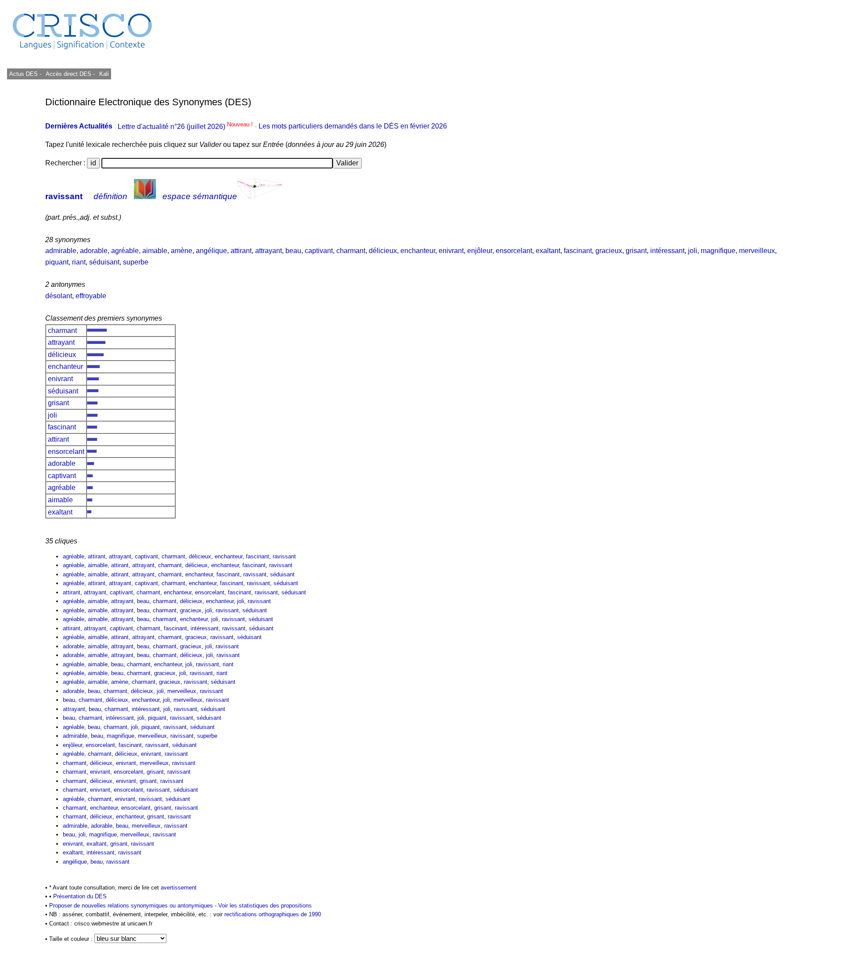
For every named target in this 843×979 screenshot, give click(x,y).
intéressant (667, 250)
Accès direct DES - (70, 74)
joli (692, 250)
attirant (241, 250)
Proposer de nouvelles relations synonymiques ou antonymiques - (133, 905)
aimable (154, 250)
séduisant (104, 262)
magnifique (718, 250)
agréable (125, 250)
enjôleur (479, 250)
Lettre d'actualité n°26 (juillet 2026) (186, 126)
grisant (636, 250)
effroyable (91, 296)
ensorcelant (514, 250)
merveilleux (757, 250)
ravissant (64, 196)
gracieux (608, 250)
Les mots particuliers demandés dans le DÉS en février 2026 (353, 126)
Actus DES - (25, 74)
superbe (135, 262)
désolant (58, 296)
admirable (60, 250)
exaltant (548, 250)
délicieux (383, 250)
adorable (94, 250)
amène (181, 250)
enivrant (451, 250)
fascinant (578, 250)
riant (79, 262)
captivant (319, 250)
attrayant (268, 250)
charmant (350, 250)
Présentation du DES (80, 896)
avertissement (179, 887)
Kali (104, 74)
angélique (211, 250)
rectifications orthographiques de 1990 (272, 914)
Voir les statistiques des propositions (265, 905)
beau (293, 250)
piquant (56, 262)
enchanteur (417, 250)
